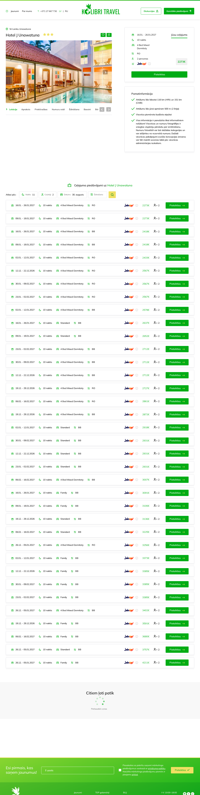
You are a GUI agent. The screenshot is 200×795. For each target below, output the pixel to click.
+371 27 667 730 (48, 11)
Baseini (87, 109)
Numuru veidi (58, 109)
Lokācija (13, 109)
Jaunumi (15, 11)
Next (105, 72)
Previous (12, 72)
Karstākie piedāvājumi (177, 11)
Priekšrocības (41, 109)
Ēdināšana (74, 109)
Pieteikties (159, 74)
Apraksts (25, 109)
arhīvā (135, 780)
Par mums (27, 11)
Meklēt (112, 194)
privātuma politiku (156, 774)
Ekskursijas (149, 11)
